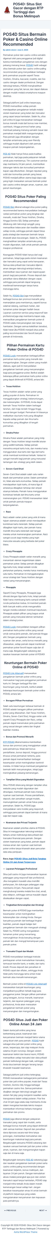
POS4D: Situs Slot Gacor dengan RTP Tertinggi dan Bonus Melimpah (28, 10)
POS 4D (6, 154)
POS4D (29, 65)
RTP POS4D (8, 742)
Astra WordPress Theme (25, 1232)
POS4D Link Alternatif (13, 673)
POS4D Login (9, 355)
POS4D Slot (8, 207)
